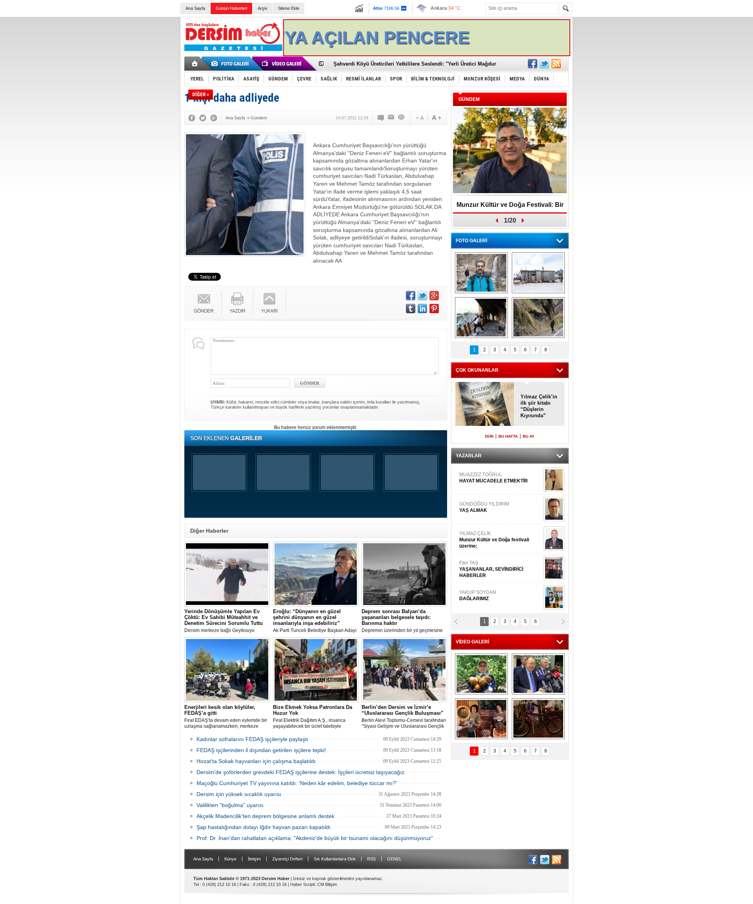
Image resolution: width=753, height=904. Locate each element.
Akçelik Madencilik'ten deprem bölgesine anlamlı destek (265, 816)
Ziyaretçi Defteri (287, 859)
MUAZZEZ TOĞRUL (493, 478)
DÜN (489, 436)
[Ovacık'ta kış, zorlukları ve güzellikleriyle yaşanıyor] (538, 272)
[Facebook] (191, 117)
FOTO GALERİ (471, 240)
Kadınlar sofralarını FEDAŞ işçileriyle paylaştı (252, 739)
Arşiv (262, 8)
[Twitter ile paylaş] (544, 63)
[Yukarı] (269, 303)
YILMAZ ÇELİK (494, 540)
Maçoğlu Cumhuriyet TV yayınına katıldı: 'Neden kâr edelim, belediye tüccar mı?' (296, 783)
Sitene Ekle (288, 8)
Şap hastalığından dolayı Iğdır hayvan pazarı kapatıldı (263, 827)
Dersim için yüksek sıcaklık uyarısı (238, 794)
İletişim (254, 859)
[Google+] (213, 117)
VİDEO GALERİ (472, 642)
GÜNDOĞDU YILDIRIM (484, 507)
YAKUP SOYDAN (477, 595)
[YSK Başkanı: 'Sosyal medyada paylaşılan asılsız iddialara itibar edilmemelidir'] (538, 674)
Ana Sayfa (195, 8)
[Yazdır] (401, 117)
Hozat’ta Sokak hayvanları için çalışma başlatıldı (256, 761)
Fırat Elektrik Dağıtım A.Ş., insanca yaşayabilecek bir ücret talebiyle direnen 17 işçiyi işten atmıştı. (312, 716)
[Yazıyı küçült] (419, 117)
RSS (371, 859)
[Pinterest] (434, 308)
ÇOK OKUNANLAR (477, 370)
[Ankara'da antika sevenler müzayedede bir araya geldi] (538, 718)
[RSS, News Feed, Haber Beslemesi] (556, 63)
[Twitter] (202, 117)
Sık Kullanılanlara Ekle (335, 859)
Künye (230, 859)
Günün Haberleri (231, 8)
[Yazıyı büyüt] (436, 117)
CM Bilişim (327, 884)
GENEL (394, 859)
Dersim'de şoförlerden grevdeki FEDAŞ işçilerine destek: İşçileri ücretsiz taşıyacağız (300, 772)
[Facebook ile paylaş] (532, 63)
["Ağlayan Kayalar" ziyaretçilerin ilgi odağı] (538, 317)
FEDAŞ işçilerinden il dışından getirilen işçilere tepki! (261, 750)
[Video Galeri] (282, 64)
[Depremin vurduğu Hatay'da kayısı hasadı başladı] (481, 674)
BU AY (529, 436)
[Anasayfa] (195, 64)
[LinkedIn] (422, 308)
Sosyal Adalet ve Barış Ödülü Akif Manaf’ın (510, 207)
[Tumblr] (410, 308)
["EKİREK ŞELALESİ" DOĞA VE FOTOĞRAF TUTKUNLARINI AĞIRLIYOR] (481, 272)
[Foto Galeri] (231, 64)
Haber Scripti (302, 884)
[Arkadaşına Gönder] (391, 117)
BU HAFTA (508, 436)
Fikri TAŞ (491, 569)
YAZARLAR (469, 455)
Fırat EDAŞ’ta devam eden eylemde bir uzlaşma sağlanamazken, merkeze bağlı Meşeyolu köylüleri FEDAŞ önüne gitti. (226, 716)
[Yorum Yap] (381, 117)
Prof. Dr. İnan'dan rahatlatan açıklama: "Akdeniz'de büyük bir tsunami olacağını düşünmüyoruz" (314, 838)
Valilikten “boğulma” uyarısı (230, 805)
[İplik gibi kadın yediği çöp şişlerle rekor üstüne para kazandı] (481, 718)
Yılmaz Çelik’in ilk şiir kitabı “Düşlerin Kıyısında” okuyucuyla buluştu (538, 406)
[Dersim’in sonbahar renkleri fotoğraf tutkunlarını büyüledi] (481, 317)
